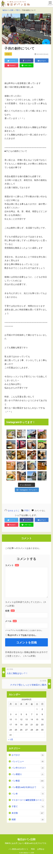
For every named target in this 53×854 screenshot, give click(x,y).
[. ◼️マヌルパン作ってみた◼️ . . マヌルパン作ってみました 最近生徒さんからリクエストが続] (31, 455)
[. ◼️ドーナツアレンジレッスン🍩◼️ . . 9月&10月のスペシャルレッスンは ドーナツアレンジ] (11, 434)
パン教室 (27, 780)
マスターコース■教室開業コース (27, 799)
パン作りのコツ (27, 767)
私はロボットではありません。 (22, 634)
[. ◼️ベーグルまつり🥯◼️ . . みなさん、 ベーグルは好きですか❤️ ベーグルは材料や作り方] (42, 455)
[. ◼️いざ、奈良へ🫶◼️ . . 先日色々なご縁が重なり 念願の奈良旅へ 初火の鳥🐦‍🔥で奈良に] (21, 444)
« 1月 (10, 739)
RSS (33, 849)
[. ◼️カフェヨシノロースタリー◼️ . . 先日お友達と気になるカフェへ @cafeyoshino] (42, 465)
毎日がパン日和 (29, 853)
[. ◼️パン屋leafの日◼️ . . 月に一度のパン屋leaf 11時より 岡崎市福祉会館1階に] (11, 475)
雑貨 (27, 819)
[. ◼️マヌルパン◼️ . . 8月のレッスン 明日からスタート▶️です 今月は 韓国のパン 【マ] (42, 434)
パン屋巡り (27, 774)
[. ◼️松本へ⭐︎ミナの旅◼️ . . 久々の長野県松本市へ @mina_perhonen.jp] (42, 475)
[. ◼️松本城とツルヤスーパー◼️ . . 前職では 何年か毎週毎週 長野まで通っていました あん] (31, 475)
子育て (27, 510)
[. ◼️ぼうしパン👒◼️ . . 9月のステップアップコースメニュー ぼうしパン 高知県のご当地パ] (11, 444)
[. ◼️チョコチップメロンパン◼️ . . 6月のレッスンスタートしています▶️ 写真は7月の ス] (21, 465)
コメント (11, 565)
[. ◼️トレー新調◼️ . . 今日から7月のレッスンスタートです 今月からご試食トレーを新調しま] (11, 455)
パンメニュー (27, 761)
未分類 (27, 812)
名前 (9, 610)
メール (10, 620)
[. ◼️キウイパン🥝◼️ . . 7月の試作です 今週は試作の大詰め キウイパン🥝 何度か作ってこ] (31, 465)
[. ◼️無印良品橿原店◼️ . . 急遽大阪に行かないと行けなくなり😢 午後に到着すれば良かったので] (31, 434)
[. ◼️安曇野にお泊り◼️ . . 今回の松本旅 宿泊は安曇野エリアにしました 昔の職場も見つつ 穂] (21, 475)
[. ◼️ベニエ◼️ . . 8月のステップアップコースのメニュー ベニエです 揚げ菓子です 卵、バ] (31, 444)
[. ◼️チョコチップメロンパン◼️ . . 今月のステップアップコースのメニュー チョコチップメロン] (42, 444)
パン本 (27, 793)
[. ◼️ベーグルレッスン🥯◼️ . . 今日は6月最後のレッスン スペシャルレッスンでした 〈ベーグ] (21, 455)
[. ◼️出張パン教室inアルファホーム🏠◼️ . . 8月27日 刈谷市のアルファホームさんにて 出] (21, 434)
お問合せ (40, 849)
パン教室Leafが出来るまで (27, 787)
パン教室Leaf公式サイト (18, 849)
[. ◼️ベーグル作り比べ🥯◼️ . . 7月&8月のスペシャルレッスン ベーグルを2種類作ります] (11, 465)
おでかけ (27, 754)
